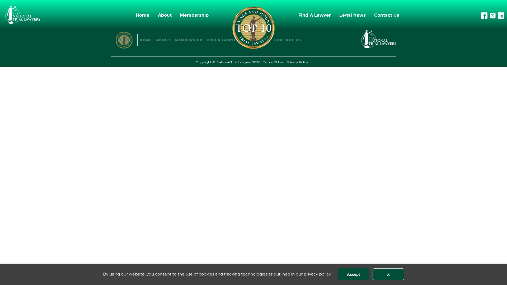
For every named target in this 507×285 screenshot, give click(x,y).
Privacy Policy (297, 62)
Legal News (352, 15)
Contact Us (386, 15)
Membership (194, 15)
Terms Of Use (273, 62)
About (165, 15)
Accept (353, 274)
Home (142, 15)
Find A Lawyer (314, 15)
